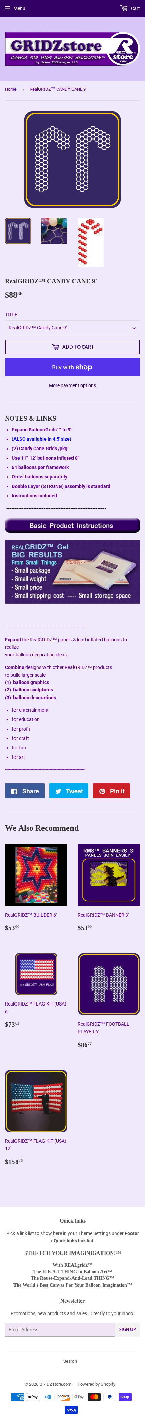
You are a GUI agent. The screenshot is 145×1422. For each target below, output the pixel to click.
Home (11, 89)
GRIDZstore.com (55, 1384)
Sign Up (127, 1329)
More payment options (72, 385)
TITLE (11, 314)
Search (70, 1361)
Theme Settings (94, 1233)
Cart (135, 8)
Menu (19, 8)
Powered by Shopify (96, 1384)
